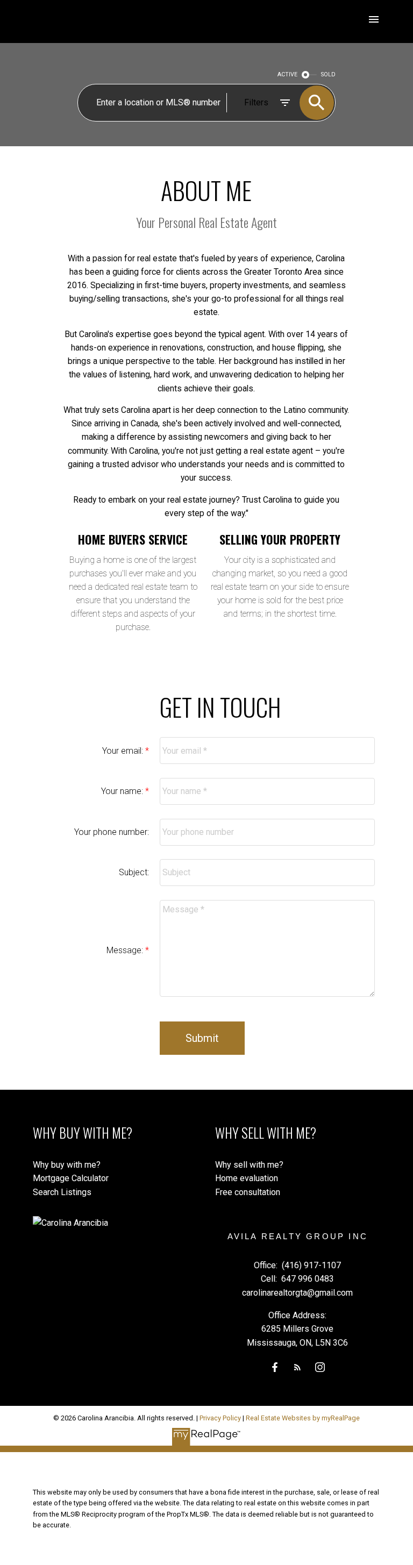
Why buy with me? (67, 1165)
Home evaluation (246, 1178)
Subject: (134, 872)
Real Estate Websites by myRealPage (303, 1418)
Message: (125, 950)
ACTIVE (287, 74)
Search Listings (62, 1192)
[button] (275, 1367)
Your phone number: (111, 832)
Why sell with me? (249, 1165)
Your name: (123, 791)
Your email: (123, 751)
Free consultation (247, 1192)
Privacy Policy (220, 1418)
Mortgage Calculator (71, 1178)
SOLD (328, 74)
